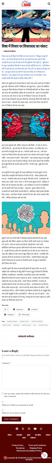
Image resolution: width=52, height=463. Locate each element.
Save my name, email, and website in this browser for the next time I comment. (27, 394)
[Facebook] (17, 428)
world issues (43, 325)
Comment (6, 363)
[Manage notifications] (5, 458)
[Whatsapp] (41, 428)
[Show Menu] (3, 3)
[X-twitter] (23, 428)
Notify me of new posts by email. (14, 413)
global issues (24, 321)
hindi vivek (7, 325)
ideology (16, 325)
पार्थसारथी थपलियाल (10, 51)
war (34, 325)
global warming (37, 321)
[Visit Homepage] (26, 3)
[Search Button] (49, 3)
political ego (26, 325)
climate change (12, 321)
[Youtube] (35, 428)
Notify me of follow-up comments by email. (17, 405)
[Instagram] (29, 428)
